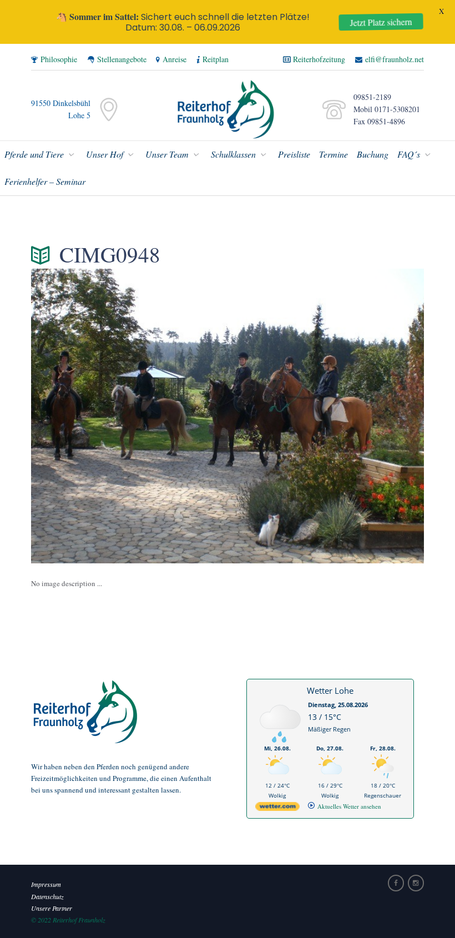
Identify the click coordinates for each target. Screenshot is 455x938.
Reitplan (216, 59)
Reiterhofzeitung (319, 59)
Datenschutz (47, 896)
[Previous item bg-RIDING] (129, 416)
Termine (333, 154)
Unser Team (167, 154)
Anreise (174, 59)
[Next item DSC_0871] (326, 416)
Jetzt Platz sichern (385, 22)
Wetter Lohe (330, 690)
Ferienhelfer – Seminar (44, 181)
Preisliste (294, 154)
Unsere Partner (51, 908)
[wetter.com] (277, 808)
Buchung (372, 154)
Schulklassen (233, 154)
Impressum (46, 884)
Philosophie (59, 59)
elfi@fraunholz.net (394, 59)
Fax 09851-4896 (376, 121)
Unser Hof (104, 154)
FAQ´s (408, 154)
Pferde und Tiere (34, 154)
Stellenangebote (121, 59)
